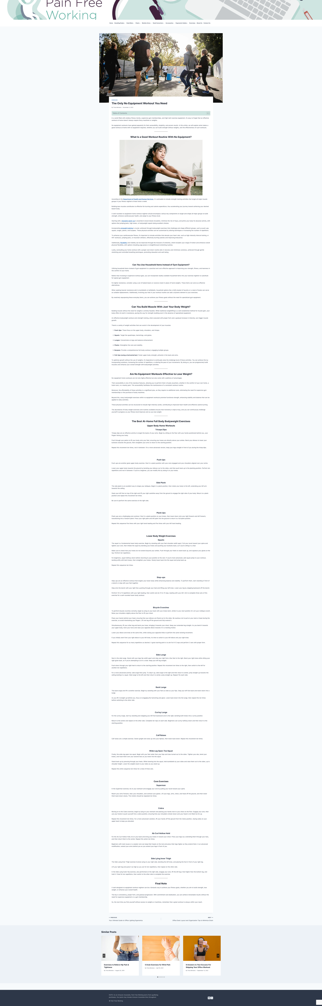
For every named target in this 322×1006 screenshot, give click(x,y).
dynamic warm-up (128, 221)
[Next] (218, 956)
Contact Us (207, 23)
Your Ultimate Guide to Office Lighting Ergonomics (126, 919)
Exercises (192, 23)
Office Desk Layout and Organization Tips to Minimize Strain (192, 919)
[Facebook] (209, 998)
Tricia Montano (117, 107)
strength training (127, 228)
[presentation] (120, 948)
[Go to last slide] (104, 956)
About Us (199, 23)
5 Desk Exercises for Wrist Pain (157, 965)
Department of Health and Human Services (138, 199)
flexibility (123, 243)
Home (111, 23)
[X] (212, 998)
